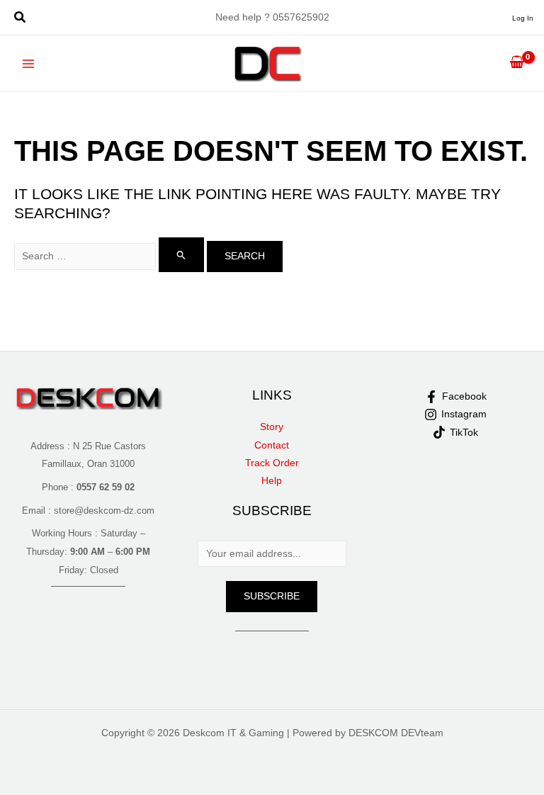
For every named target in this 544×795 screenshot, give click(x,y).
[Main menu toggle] (28, 63)
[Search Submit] (181, 254)
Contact (271, 445)
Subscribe (272, 596)
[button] (20, 19)
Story (271, 427)
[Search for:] (110, 256)
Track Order (272, 463)
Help (271, 480)
